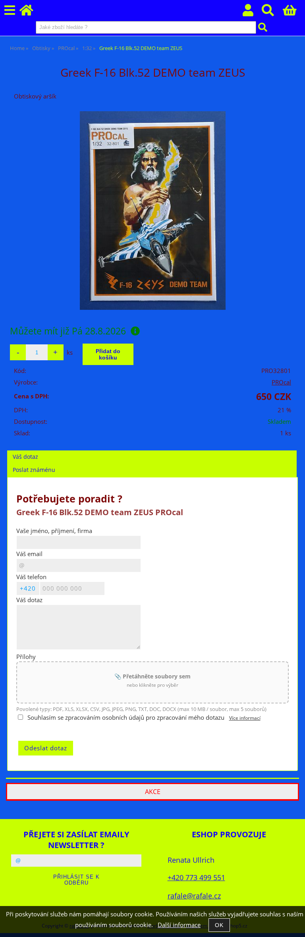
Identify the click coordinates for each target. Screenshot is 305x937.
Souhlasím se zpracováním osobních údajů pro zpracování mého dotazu (125, 717)
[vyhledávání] (272, 12)
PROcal (281, 382)
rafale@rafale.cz (194, 895)
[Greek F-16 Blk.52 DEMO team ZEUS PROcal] (153, 210)
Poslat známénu (34, 469)
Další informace (179, 925)
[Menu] (9, 10)
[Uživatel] (252, 12)
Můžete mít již (68, 331)
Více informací (245, 718)
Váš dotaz (25, 456)
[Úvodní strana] (30, 12)
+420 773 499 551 (196, 877)
